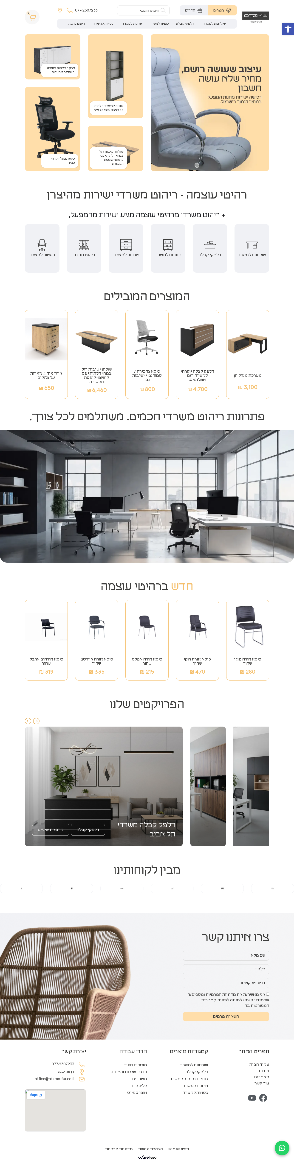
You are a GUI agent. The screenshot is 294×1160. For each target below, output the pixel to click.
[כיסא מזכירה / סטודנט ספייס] (178, 508)
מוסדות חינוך (135, 1065)
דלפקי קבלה (197, 1072)
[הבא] (36, 721)
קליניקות (139, 1086)
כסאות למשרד (195, 1093)
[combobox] (143, 10)
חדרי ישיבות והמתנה (129, 1072)
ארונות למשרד (195, 1086)
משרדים (139, 1079)
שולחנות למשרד (194, 1065)
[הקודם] (28, 721)
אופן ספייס (137, 1093)
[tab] (222, 10)
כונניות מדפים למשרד (189, 1079)
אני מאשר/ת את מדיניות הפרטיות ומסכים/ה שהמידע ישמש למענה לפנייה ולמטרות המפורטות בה (228, 1000)
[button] (288, 29)
